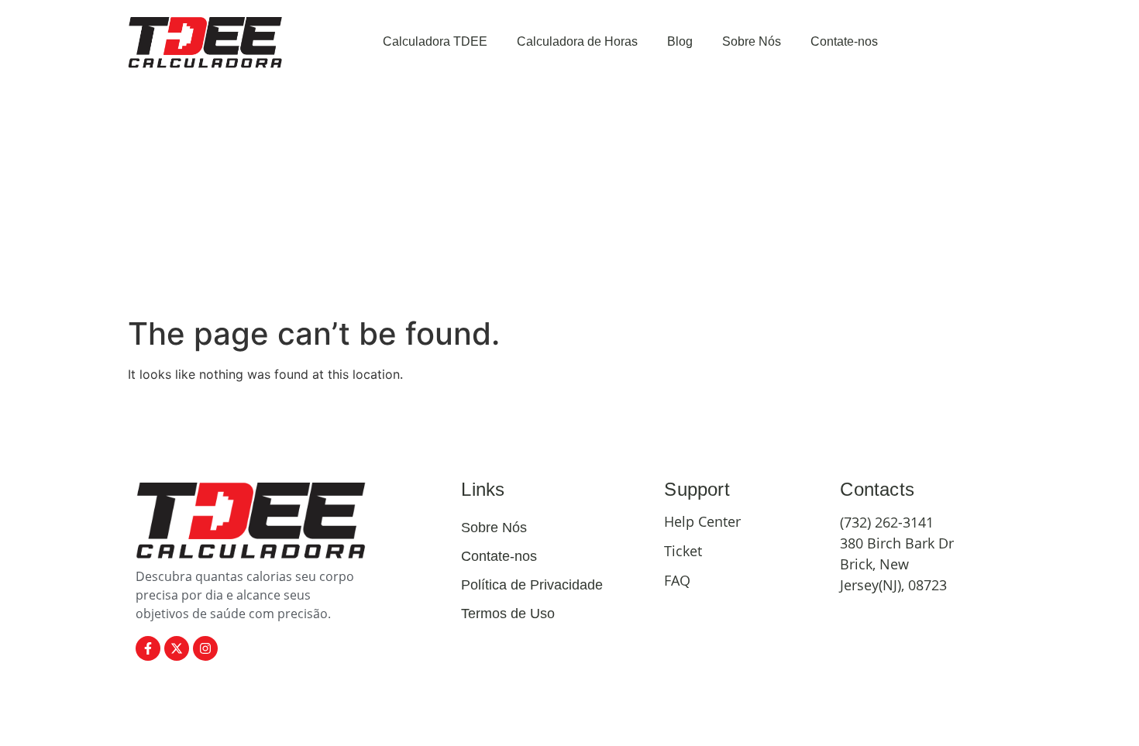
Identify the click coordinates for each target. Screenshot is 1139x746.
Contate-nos (844, 41)
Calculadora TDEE (435, 41)
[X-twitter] (176, 648)
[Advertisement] (569, 199)
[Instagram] (205, 648)
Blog (680, 41)
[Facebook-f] (148, 648)
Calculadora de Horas (577, 41)
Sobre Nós (751, 41)
